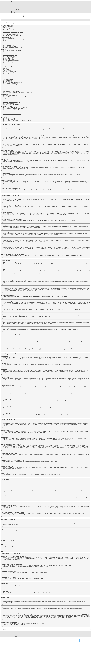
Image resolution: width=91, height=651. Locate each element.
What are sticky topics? (7, 73)
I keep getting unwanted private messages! (11, 91)
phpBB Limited (36, 601)
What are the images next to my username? (11, 44)
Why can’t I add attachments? (9, 58)
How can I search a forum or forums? (10, 99)
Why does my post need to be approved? (11, 62)
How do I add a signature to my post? (10, 52)
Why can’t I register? (7, 28)
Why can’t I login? (7, 30)
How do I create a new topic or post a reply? (12, 50)
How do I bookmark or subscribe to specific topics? (13, 108)
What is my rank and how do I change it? (11, 46)
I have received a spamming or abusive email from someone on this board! (17, 92)
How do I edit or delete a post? (9, 51)
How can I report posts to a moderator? (11, 60)
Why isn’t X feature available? (9, 119)
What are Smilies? (6, 69)
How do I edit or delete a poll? (9, 56)
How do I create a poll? (7, 53)
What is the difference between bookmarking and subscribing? (15, 107)
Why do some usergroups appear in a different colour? (13, 84)
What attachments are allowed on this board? (12, 114)
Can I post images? (7, 70)
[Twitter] (79, 640)
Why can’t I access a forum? (8, 57)
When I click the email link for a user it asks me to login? (14, 47)
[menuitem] (19, 3)
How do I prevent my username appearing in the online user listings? (16, 39)
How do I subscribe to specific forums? (11, 109)
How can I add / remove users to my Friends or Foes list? (14, 96)
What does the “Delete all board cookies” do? (12, 35)
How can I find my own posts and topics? (11, 104)
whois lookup (84, 614)
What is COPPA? (6, 27)
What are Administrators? (8, 79)
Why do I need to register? (8, 26)
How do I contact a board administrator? (11, 121)
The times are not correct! (8, 40)
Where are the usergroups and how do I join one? (13, 82)
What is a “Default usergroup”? (9, 85)
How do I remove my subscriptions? (10, 110)
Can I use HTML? (7, 68)
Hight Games (13, 638)
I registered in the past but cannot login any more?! (13, 32)
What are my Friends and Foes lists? (10, 95)
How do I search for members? (9, 103)
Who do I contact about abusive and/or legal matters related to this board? (17, 120)
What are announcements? (8, 72)
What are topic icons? (7, 76)
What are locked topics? (8, 74)
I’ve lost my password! (7, 33)
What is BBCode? (6, 67)
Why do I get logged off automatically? (11, 34)
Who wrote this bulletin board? (9, 118)
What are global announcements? (9, 71)
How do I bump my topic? (8, 63)
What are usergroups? (7, 81)
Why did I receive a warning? (9, 59)
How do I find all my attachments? (10, 115)
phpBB (35, 227)
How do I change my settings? (9, 38)
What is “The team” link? (8, 86)
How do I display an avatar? (8, 45)
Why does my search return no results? (10, 101)
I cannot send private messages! (9, 90)
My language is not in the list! (9, 43)
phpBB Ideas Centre (56, 608)
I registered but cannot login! (8, 29)
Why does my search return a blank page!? (11, 102)
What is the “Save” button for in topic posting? (12, 61)
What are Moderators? (7, 80)
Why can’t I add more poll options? (10, 55)
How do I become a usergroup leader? (10, 83)
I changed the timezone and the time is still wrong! (13, 41)
